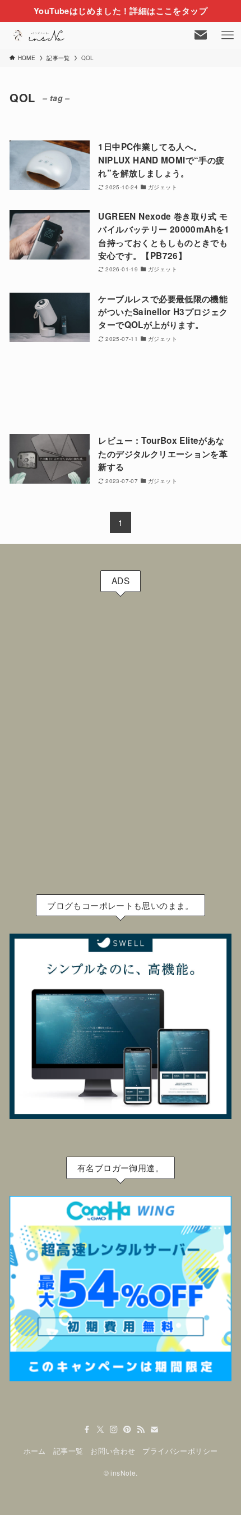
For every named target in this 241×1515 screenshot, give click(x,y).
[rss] (141, 1430)
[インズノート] (40, 35)
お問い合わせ (112, 1450)
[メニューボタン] (227, 35)
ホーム (35, 1450)
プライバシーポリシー (179, 1450)
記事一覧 (68, 1450)
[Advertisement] (120, 389)
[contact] (154, 1430)
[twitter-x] (100, 1430)
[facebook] (87, 1430)
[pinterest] (127, 1430)
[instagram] (114, 1430)
